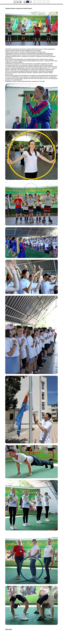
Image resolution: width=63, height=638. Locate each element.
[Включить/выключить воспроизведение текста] (39, 2)
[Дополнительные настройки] (43, 2)
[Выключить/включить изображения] (35, 2)
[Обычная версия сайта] (48, 2)
